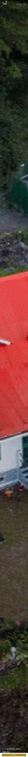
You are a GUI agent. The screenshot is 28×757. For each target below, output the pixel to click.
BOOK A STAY (14, 755)
